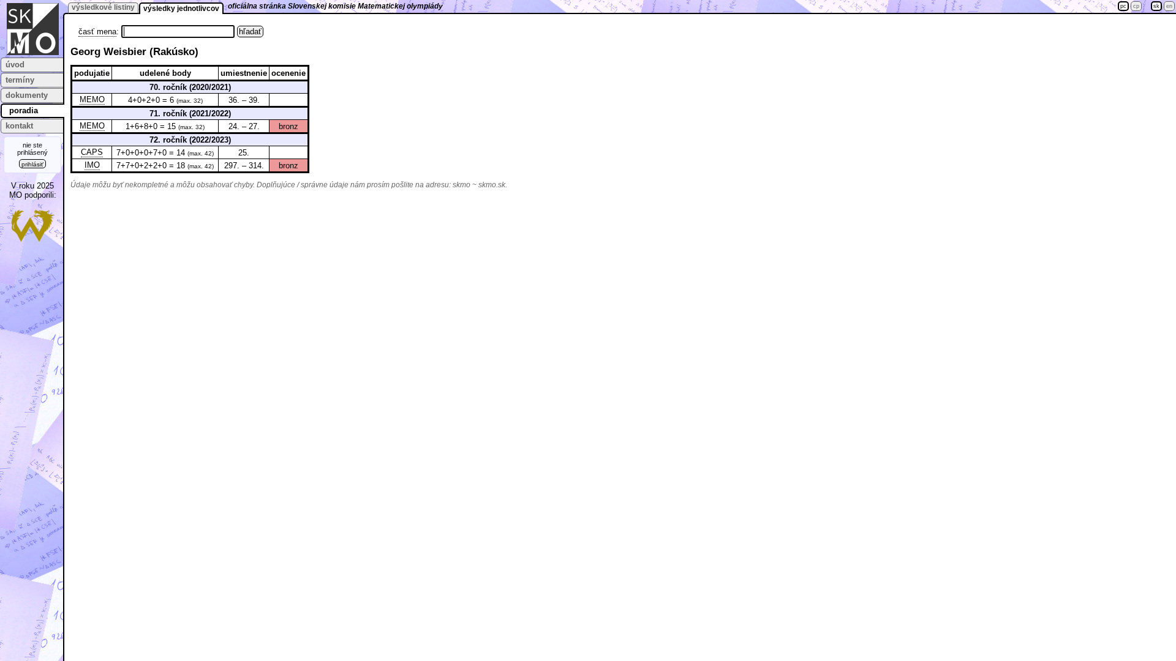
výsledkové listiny (103, 7)
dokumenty (27, 95)
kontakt (19, 125)
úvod (15, 64)
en (1169, 6)
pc (1123, 6)
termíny (20, 79)
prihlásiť (32, 164)
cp (1136, 6)
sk (1156, 6)
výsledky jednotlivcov (181, 8)
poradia (23, 110)
